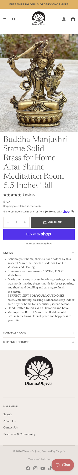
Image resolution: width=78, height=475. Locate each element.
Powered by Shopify (53, 451)
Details (8, 252)
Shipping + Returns (16, 342)
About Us (9, 421)
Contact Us (10, 427)
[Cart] (73, 19)
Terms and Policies (39, 459)
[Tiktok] (49, 468)
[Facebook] (28, 468)
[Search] (13, 19)
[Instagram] (35, 468)
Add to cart (55, 222)
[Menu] (5, 19)
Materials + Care (14, 332)
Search (7, 414)
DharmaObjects (31, 451)
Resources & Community (19, 434)
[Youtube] (42, 468)
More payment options (39, 244)
